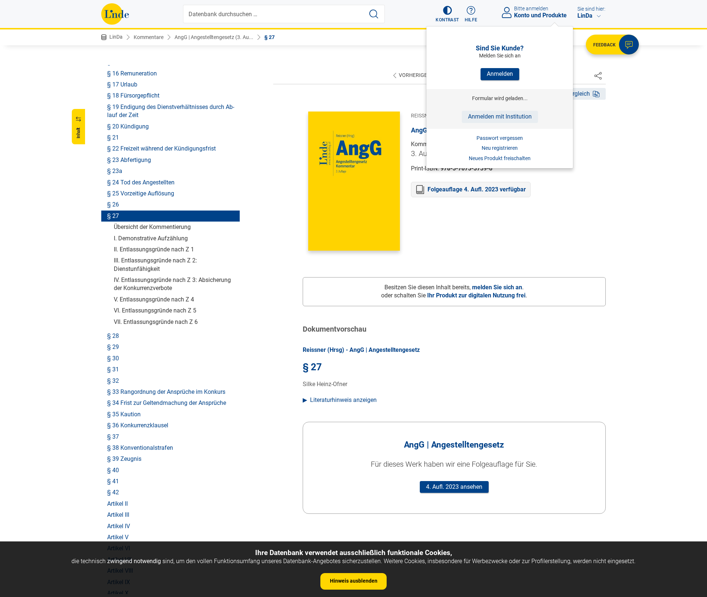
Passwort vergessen (499, 138)
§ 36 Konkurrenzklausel (137, 425)
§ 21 (113, 137)
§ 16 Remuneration (132, 73)
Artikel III (118, 514)
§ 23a (114, 170)
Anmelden (500, 73)
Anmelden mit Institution (500, 116)
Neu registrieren (500, 148)
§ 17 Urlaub (122, 84)
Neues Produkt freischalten (500, 158)
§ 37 (113, 436)
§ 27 (269, 37)
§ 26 (113, 204)
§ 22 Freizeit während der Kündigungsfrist (161, 148)
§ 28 (113, 335)
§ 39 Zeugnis (124, 458)
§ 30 (113, 357)
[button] (447, 14)
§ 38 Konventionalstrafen (140, 447)
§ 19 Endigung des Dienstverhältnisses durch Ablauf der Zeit (170, 110)
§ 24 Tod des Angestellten (141, 182)
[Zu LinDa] (115, 14)
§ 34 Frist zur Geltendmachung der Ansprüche (166, 402)
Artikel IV (118, 525)
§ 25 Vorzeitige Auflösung (140, 193)
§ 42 (113, 492)
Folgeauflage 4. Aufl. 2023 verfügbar (477, 189)
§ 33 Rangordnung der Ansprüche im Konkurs (166, 391)
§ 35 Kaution (124, 413)
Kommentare (148, 37)
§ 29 (113, 346)
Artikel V (118, 537)
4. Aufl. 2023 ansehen (454, 486)
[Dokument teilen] (598, 75)
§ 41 (113, 481)
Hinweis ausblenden (353, 581)
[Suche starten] (373, 14)
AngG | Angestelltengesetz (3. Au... (214, 37)
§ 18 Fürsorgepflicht (133, 95)
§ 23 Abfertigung (129, 159)
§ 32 (113, 380)
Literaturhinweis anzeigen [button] (343, 399)
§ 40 (113, 469)
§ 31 (113, 369)
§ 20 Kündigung (128, 126)
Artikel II (117, 503)
